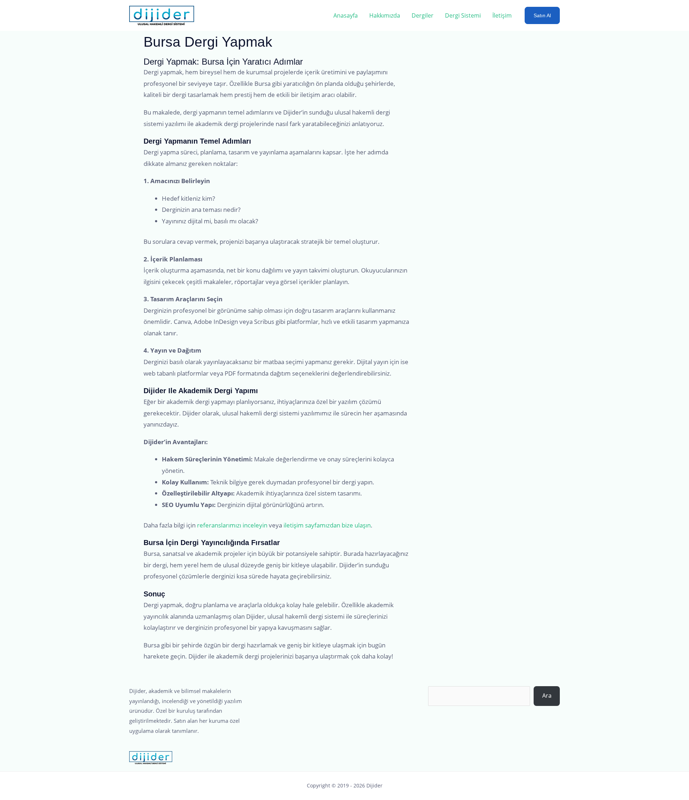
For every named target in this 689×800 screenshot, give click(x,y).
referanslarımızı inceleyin (232, 525)
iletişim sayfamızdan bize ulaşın (327, 525)
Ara (547, 695)
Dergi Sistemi (463, 15)
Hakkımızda (384, 15)
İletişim (502, 15)
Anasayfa (345, 15)
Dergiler (422, 15)
